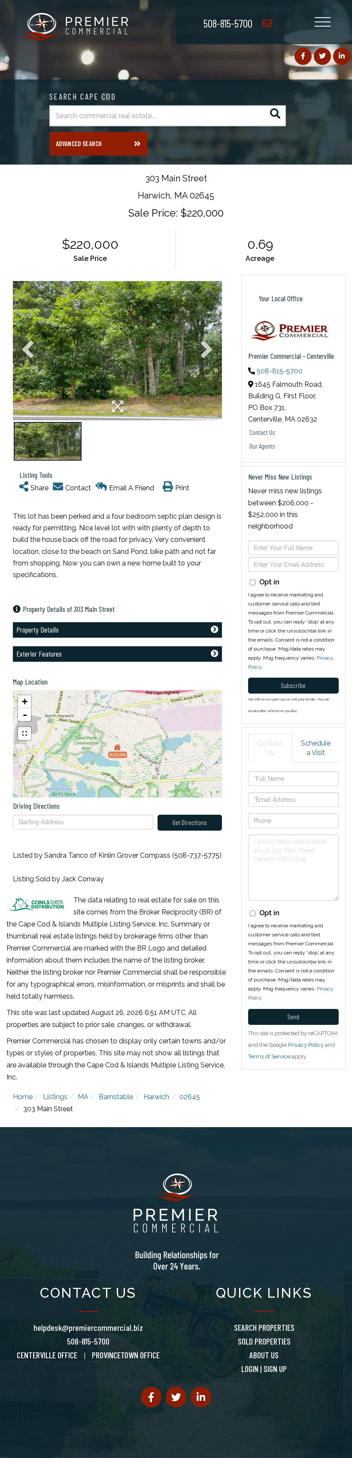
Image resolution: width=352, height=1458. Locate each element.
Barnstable (116, 1097)
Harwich (156, 1097)
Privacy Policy (306, 1045)
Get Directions (190, 822)
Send (293, 1016)
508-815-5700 (227, 23)
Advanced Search (79, 143)
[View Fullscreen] (24, 733)
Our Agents (262, 446)
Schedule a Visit (316, 748)
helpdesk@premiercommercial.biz (88, 1327)
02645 (189, 1097)
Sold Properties (264, 1341)
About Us (264, 1355)
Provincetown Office (126, 1355)
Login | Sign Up (264, 1368)
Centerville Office (47, 1355)
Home (23, 1097)
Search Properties (264, 1327)
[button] (275, 115)
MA (83, 1097)
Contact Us (262, 432)
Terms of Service (269, 1056)
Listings (55, 1097)
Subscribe (293, 685)
